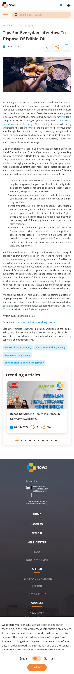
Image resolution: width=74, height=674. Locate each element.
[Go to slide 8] (47, 440)
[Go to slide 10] (55, 440)
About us (37, 523)
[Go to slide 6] (38, 440)
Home (37, 514)
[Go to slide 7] (43, 440)
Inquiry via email (37, 560)
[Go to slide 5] (34, 440)
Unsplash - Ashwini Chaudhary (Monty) (36, 322)
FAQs (37, 552)
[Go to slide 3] (25, 440)
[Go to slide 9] (51, 440)
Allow (37, 667)
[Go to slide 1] (17, 440)
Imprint (37, 586)
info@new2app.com (37, 309)
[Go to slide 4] (30, 440)
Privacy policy (37, 594)
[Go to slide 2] (21, 440)
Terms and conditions (37, 578)
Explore (37, 533)
